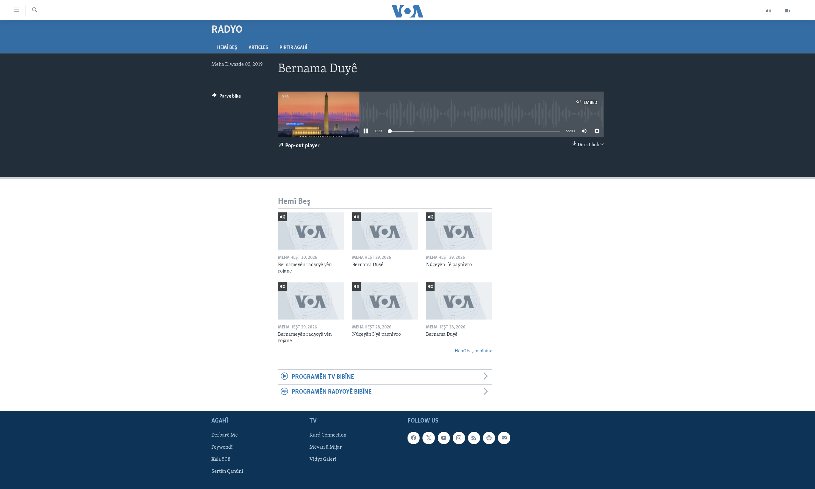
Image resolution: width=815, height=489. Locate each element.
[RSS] (474, 438)
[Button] (226, 98)
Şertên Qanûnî (227, 471)
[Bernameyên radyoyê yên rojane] (311, 231)
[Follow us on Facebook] (414, 438)
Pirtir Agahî (293, 47)
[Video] (787, 10)
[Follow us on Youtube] (444, 438)
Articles (258, 47)
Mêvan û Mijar (325, 447)
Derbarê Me (224, 435)
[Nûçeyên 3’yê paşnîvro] (385, 301)
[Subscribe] (504, 438)
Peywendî (222, 447)
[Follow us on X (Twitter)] (428, 438)
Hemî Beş (227, 47)
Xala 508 (220, 459)
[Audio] (768, 10)
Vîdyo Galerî (323, 459)
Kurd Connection (327, 435)
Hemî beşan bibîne (473, 351)
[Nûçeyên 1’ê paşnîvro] (459, 231)
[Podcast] (489, 438)
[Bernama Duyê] (385, 231)
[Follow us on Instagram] (459, 438)
